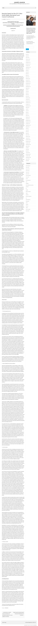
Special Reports (28, 199)
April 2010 (27, 133)
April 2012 (27, 94)
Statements (27, 201)
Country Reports (28, 180)
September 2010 (28, 125)
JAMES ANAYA (19, 2)
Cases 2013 (27, 172)
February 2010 (28, 136)
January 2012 (28, 99)
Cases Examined (28, 175)
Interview (27, 186)
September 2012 (28, 86)
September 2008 (28, 157)
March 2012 (27, 96)
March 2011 (27, 115)
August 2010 (27, 126)
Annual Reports (28, 165)
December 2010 (28, 120)
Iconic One (25, 625)
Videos (27, 207)
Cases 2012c (27, 170)
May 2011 (27, 112)
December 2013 (28, 62)
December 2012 (28, 81)
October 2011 (28, 104)
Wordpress (35, 625)
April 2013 (27, 75)
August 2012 (27, 88)
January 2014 (28, 60)
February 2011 (28, 117)
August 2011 (27, 107)
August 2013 (27, 68)
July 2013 (27, 70)
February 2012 (28, 97)
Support (27, 204)
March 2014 (27, 57)
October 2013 (28, 65)
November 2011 (28, 102)
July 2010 (27, 128)
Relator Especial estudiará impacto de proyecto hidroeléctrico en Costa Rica (18, 614)
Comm (27, 178)
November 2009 (28, 141)
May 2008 (27, 160)
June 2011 (27, 110)
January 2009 (28, 152)
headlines (27, 183)
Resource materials (28, 196)
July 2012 (27, 89)
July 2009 (27, 147)
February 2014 (28, 59)
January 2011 (28, 118)
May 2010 (27, 131)
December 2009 (28, 139)
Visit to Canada (28, 209)
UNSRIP (4, 19)
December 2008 (28, 154)
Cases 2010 (27, 167)
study (26, 202)
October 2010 (28, 123)
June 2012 (27, 91)
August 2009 (27, 146)
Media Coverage (28, 191)
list (26, 188)
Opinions (27, 194)
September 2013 (28, 67)
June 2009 (27, 149)
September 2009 (28, 144)
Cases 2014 (27, 173)
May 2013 (27, 73)
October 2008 (28, 155)
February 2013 (28, 78)
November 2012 (28, 83)
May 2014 (27, 54)
